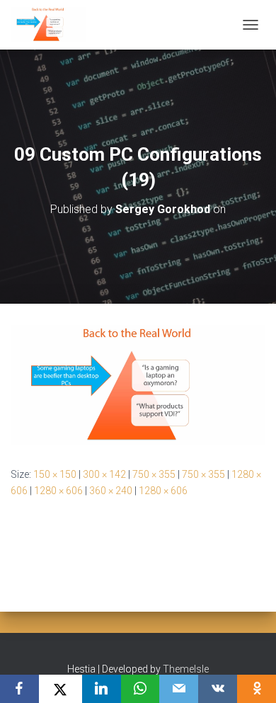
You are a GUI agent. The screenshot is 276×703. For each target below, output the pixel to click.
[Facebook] (19, 689)
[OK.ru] (256, 689)
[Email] (178, 689)
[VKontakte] (217, 689)
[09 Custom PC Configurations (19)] (138, 384)
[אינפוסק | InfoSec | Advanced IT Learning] (53, 24)
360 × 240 (110, 490)
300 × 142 (104, 474)
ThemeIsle (186, 669)
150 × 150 (54, 474)
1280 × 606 (58, 490)
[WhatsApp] (140, 689)
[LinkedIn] (101, 689)
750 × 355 (154, 474)
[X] (60, 689)
